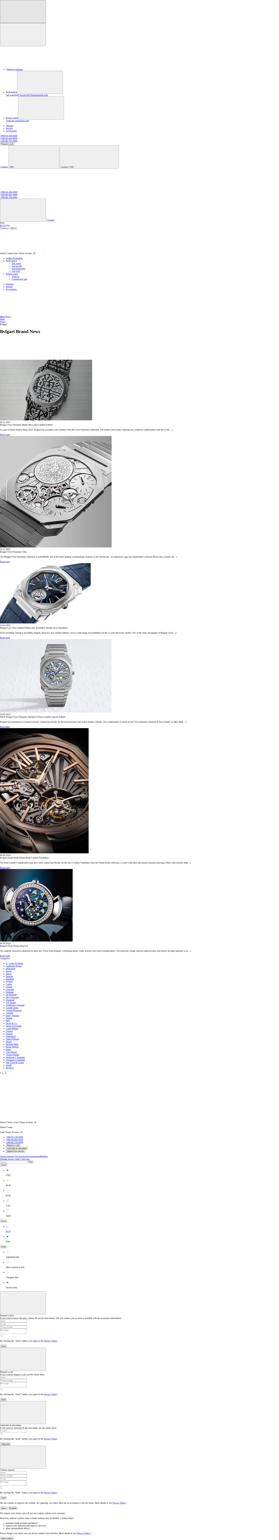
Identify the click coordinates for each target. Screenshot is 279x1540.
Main (2, 316)
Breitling (10, 979)
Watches (10, 125)
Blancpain (10, 968)
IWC (8, 1021)
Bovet (8, 971)
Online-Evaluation (14, 69)
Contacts (4, 167)
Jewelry (9, 128)
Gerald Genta (12, 1008)
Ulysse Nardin (12, 1055)
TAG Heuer (11, 1052)
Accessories (11, 131)
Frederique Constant (15, 1005)
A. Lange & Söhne (14, 963)
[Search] (23, 210)
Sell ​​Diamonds (33, 95)
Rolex (8, 1049)
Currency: (67, 167)
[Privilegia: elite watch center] (22, 189)
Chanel (9, 987)
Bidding (44, 1156)
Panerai (9, 1034)
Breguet (9, 976)
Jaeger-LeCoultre (14, 1026)
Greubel (9, 1013)
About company (7, 1156)
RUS (2, 225)
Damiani (10, 992)
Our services (20, 1156)
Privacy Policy (50, 1341)
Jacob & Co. (11, 1023)
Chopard (10, 989)
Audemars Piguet (14, 966)
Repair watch (12, 118)
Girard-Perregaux (14, 1010)
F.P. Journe (11, 1002)
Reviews (10, 1068)
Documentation (33, 1156)
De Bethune (11, 994)
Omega (9, 1031)
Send (3, 1346)
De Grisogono (12, 997)
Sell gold (44, 95)
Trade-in (10, 121)
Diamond (10, 1000)
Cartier (9, 984)
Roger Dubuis (12, 1047)
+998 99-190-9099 (8, 136)
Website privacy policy (10, 1159)
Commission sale (21, 121)
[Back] (22, 358)
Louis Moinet (12, 1028)
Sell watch (10, 95)
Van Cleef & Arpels (15, 1062)
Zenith (9, 1065)
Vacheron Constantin (15, 1057)
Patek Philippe (12, 1039)
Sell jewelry (20, 95)
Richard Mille (12, 1044)
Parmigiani (11, 1036)
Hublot (9, 1018)
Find (30, 1162)
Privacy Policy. (119, 1503)
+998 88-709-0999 (8, 141)
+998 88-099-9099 (8, 138)
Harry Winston (12, 1015)
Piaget (8, 1041)
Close (3, 1165)
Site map (25, 1159)
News (8, 316)
